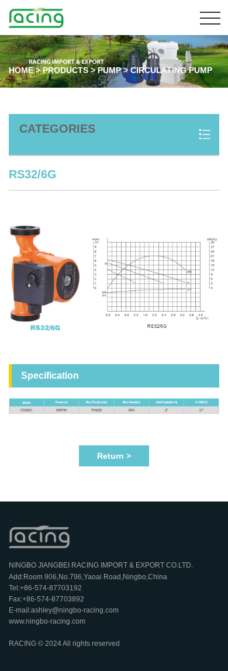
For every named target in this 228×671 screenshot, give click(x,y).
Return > (114, 456)
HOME (21, 70)
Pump (110, 70)
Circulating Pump (171, 70)
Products (65, 70)
